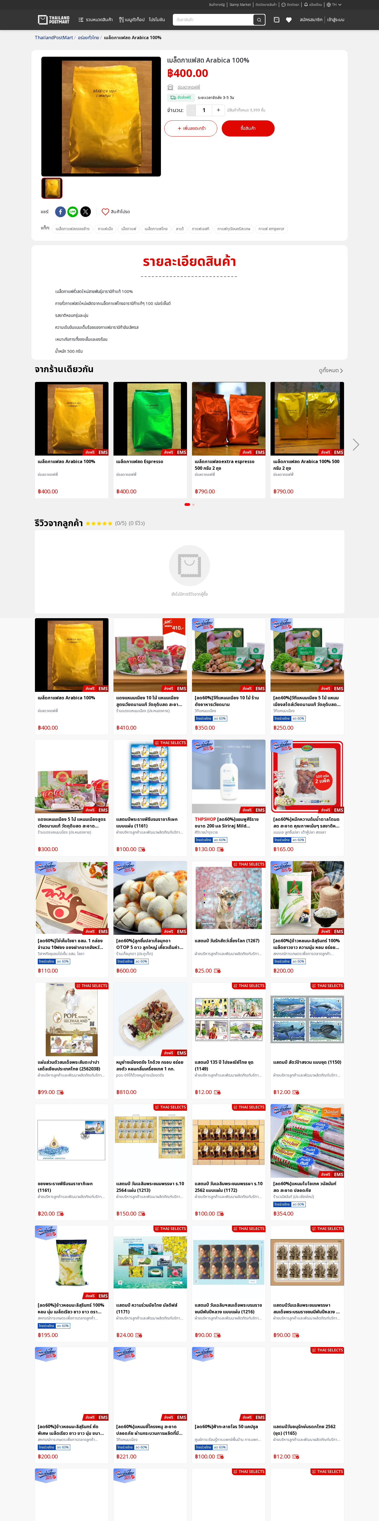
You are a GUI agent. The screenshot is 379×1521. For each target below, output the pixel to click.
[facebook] (60, 211)
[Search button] (259, 19)
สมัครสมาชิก (311, 19)
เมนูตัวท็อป (135, 19)
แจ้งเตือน (315, 4)
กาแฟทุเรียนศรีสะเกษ (234, 229)
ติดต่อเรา (293, 4)
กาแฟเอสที (200, 229)
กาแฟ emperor (271, 229)
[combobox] (213, 19)
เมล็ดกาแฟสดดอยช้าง (72, 229)
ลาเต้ (180, 229)
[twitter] (85, 211)
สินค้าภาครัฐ (217, 4)
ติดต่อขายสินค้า (266, 4)
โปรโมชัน (157, 19)
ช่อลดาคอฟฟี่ (189, 87)
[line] (72, 211)
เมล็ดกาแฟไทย (156, 229)
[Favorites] (288, 20)
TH (334, 4)
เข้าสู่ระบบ (335, 19)
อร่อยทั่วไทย (90, 37)
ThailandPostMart (55, 37)
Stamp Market (240, 4)
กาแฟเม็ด (105, 229)
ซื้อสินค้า (248, 128)
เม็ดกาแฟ (128, 229)
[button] (276, 19)
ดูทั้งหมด (329, 370)
